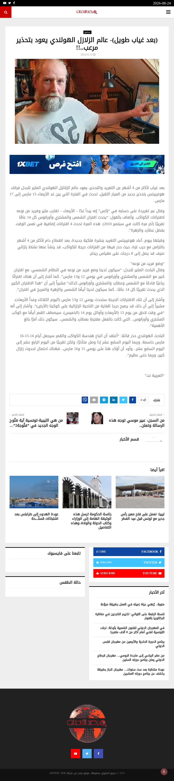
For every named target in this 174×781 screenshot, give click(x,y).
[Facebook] (98, 753)
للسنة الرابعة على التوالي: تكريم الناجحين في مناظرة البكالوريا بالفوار (129, 616)
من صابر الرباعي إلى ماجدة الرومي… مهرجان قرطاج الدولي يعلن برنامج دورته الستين (130, 658)
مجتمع (87, 32)
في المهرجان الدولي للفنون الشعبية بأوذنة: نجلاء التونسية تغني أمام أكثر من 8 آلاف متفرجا (132, 630)
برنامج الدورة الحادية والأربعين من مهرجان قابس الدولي (133, 644)
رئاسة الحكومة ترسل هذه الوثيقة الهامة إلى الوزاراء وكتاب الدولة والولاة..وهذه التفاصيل (91, 521)
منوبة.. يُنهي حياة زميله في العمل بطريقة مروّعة (132, 604)
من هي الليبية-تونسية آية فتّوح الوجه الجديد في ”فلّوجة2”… (36, 423)
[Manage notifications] (164, 771)
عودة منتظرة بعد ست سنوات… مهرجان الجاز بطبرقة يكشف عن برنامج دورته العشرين (130, 672)
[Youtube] (75, 753)
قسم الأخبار (129, 439)
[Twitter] (87, 753)
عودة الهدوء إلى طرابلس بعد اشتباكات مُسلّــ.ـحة (36, 516)
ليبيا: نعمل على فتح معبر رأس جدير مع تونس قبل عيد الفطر (142, 516)
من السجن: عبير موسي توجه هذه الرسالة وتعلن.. (136, 423)
